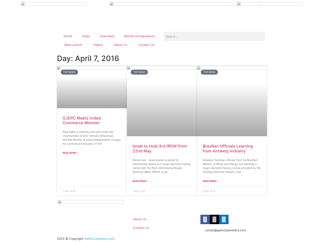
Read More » (70, 152)
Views (86, 36)
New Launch (73, 45)
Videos (98, 45)
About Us (120, 45)
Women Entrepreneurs (139, 36)
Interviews (107, 36)
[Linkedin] (224, 219)
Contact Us (146, 45)
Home (68, 36)
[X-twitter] (214, 219)
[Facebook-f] (205, 219)
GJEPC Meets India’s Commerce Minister (82, 120)
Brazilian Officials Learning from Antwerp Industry (228, 148)
